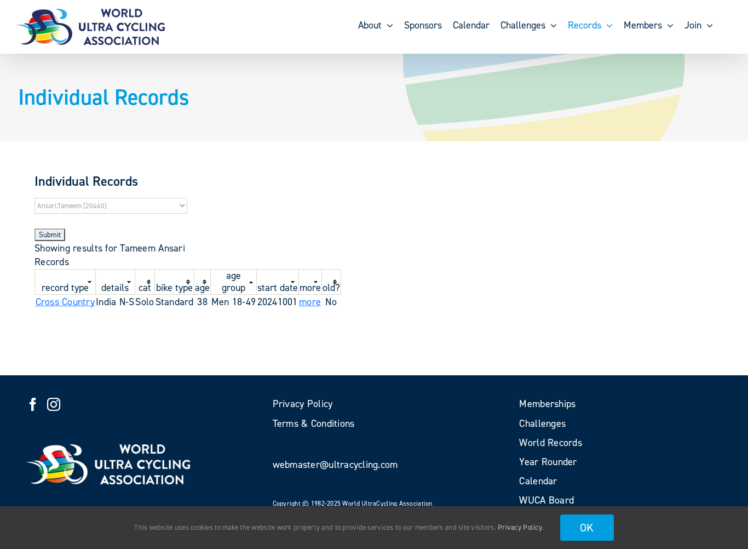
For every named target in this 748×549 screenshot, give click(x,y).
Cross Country (65, 301)
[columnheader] (65, 281)
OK (587, 528)
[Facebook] (33, 404)
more (310, 301)
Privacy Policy (520, 527)
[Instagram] (54, 404)
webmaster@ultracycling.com (335, 464)
